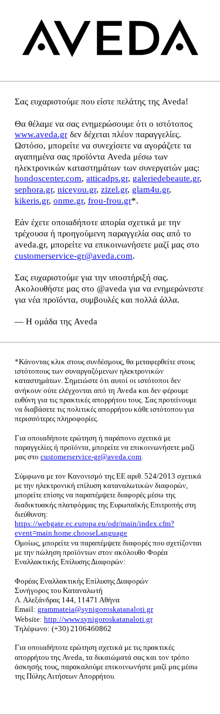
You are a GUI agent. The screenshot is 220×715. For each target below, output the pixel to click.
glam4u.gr (150, 189)
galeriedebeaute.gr (166, 178)
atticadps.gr (107, 178)
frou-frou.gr (109, 200)
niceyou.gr (76, 189)
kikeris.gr (32, 200)
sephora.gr (34, 189)
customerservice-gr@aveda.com (74, 255)
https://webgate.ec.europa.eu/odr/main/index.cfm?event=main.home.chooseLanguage (94, 528)
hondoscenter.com (48, 178)
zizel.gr (114, 189)
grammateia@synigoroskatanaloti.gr (95, 609)
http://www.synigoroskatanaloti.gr (98, 619)
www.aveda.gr (41, 134)
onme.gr (68, 200)
